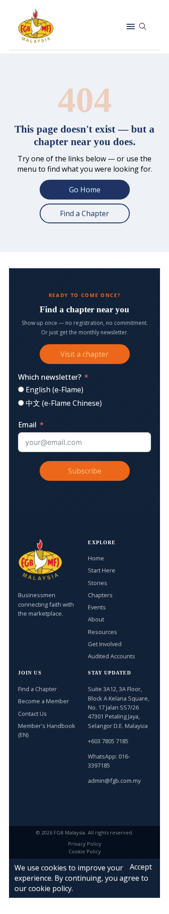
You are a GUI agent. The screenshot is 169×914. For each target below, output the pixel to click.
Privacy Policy (84, 843)
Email (27, 425)
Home (96, 558)
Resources (102, 632)
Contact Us (32, 714)
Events (97, 607)
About (96, 619)
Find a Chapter (84, 213)
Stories (97, 583)
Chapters (100, 595)
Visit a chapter (84, 354)
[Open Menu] (131, 26)
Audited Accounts (111, 656)
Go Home (84, 190)
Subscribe (84, 471)
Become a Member (43, 701)
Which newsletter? (49, 377)
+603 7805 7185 (108, 741)
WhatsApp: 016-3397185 (109, 760)
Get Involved (105, 644)
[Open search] (143, 26)
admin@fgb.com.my (114, 780)
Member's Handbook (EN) (46, 730)
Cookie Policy (85, 851)
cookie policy (50, 888)
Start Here (101, 570)
